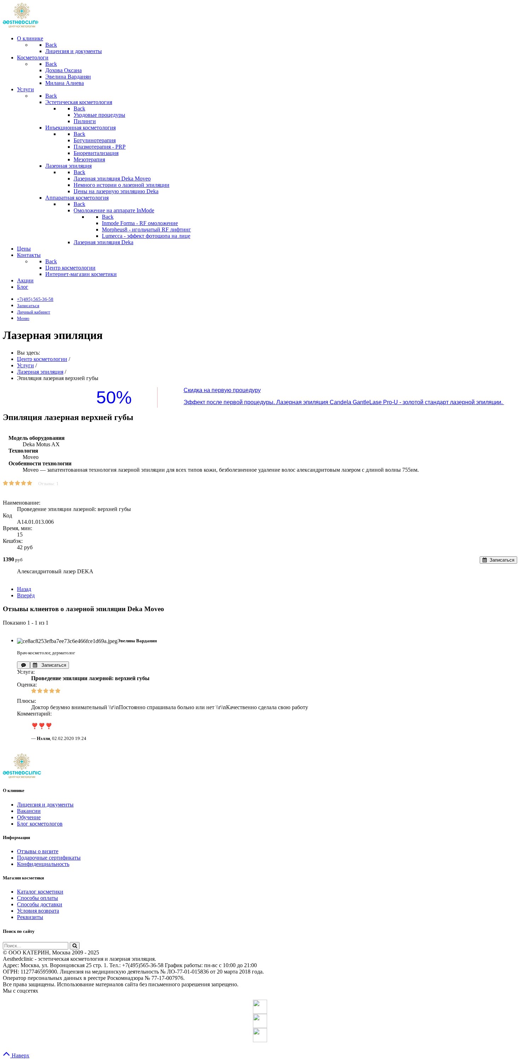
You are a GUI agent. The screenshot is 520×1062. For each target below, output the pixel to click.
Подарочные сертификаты (49, 858)
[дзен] (260, 1035)
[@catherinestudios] (260, 1007)
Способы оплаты (37, 898)
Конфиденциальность (43, 864)
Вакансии (29, 811)
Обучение (29, 817)
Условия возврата (38, 911)
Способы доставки (39, 904)
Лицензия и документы (45, 805)
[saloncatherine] (260, 1021)
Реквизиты (30, 917)
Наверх (19, 1055)
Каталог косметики (40, 892)
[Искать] (75, 945)
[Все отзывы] (23, 665)
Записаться (51, 665)
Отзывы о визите (37, 851)
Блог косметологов (40, 824)
